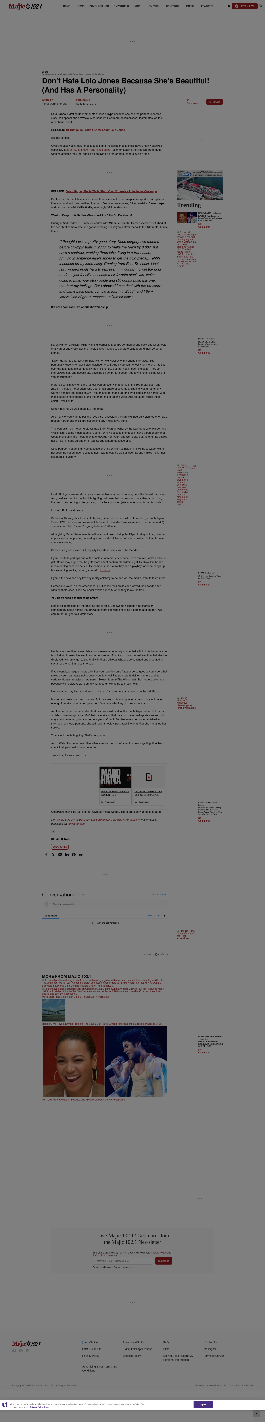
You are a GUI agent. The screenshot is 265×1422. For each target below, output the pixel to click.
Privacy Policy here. (39, 1406)
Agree (203, 1404)
